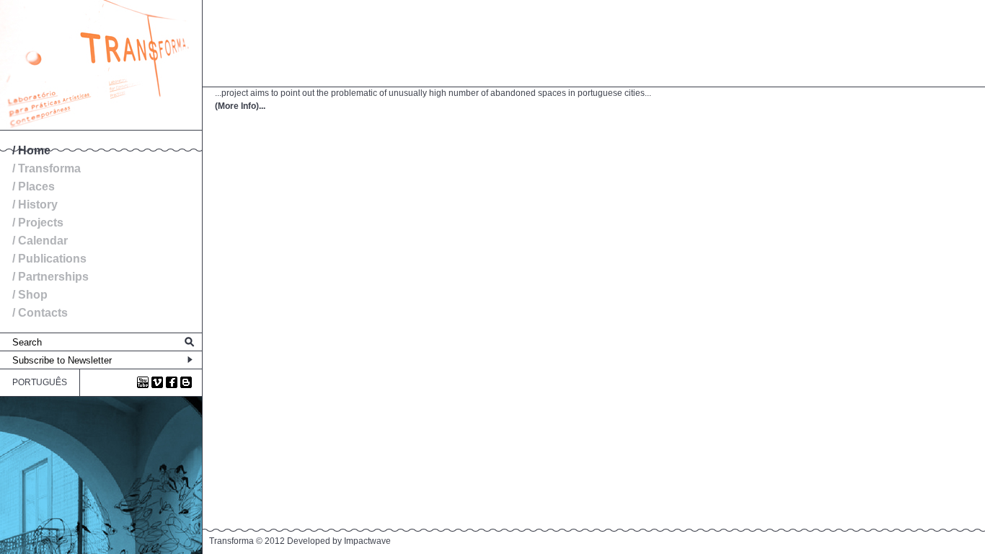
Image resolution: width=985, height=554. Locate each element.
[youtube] (143, 382)
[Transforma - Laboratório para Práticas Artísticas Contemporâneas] (101, 127)
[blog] (186, 382)
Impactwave (367, 541)
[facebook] (171, 382)
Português (39, 382)
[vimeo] (157, 382)
